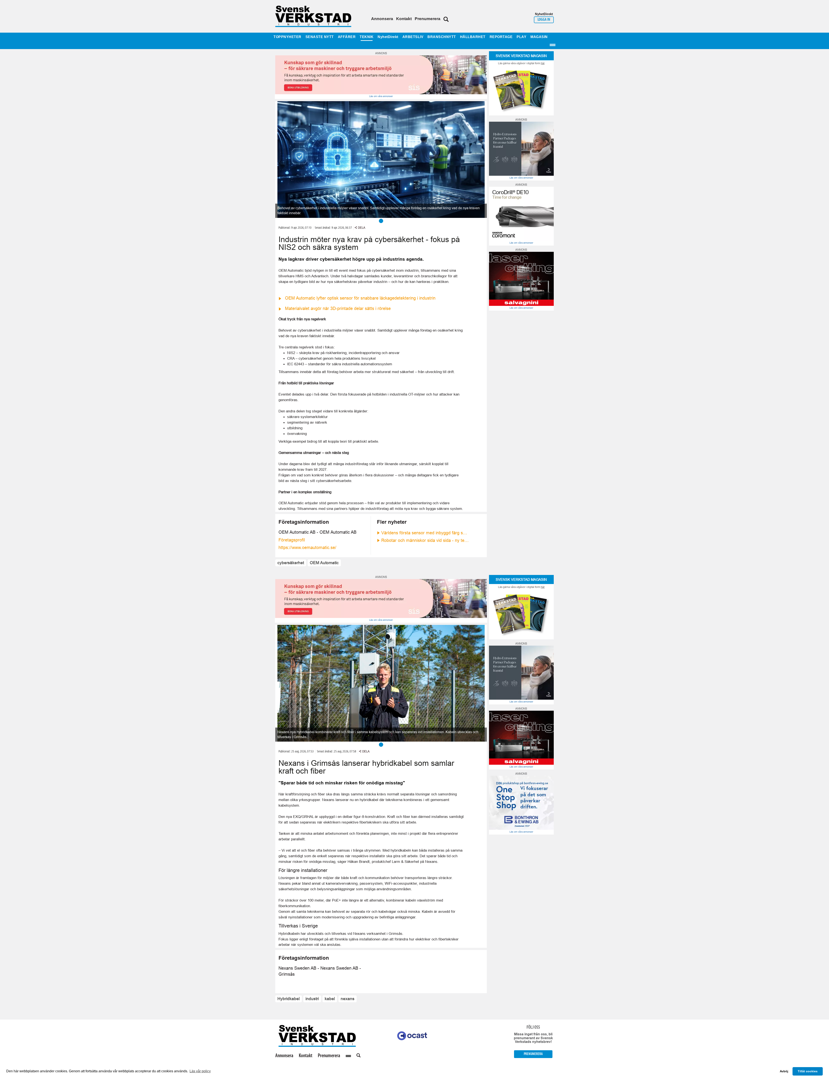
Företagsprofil (291, 540)
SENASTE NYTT (319, 37)
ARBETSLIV (413, 37)
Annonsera (382, 18)
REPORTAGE (501, 37)
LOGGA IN (544, 20)
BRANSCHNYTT (441, 37)
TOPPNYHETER (287, 37)
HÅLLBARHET (473, 37)
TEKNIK (366, 37)
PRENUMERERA (533, 1054)
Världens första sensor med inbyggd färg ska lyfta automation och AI (425, 532)
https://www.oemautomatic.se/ (307, 547)
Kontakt (404, 18)
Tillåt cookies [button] (808, 1071)
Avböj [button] (784, 1071)
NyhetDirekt (388, 37)
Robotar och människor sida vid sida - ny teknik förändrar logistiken (425, 540)
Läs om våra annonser (381, 96)
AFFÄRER (347, 37)
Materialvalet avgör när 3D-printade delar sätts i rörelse (338, 308)
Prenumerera (427, 18)
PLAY (521, 37)
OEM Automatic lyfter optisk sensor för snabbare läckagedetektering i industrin (360, 298)
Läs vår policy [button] (200, 1071)
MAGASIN (539, 37)
